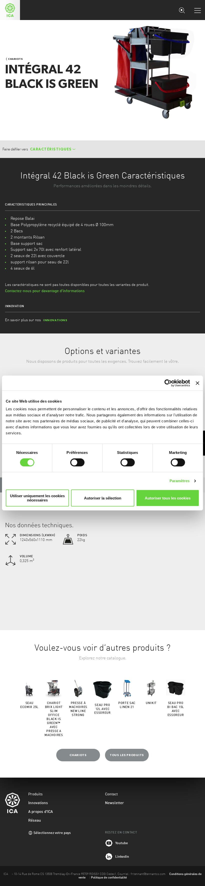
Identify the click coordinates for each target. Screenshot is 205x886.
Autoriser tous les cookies (167, 498)
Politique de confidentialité (109, 877)
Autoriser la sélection (102, 498)
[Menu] (197, 10)
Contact (111, 794)
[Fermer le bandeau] (197, 383)
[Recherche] (181, 10)
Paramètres (180, 481)
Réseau (34, 821)
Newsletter (114, 803)
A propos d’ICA (40, 812)
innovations (55, 320)
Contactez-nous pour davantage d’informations (45, 291)
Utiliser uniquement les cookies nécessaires (37, 498)
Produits (35, 794)
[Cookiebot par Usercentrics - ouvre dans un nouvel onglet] (168, 383)
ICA (10, 10)
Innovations (38, 803)
